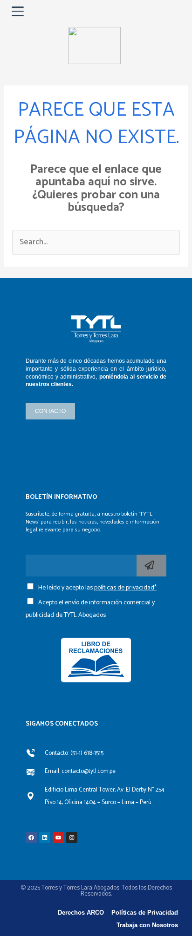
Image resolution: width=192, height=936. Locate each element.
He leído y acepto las (97, 588)
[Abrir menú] (18, 11)
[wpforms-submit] (151, 565)
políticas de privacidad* (125, 588)
